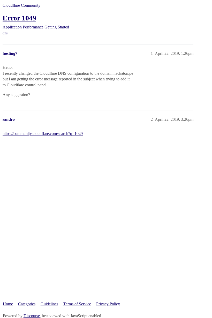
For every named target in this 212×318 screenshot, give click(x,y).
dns (5, 33)
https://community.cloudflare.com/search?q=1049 (43, 133)
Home (8, 304)
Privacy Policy (108, 304)
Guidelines (49, 304)
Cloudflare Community (21, 5)
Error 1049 (19, 18)
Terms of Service (77, 304)
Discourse (32, 316)
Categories (26, 304)
